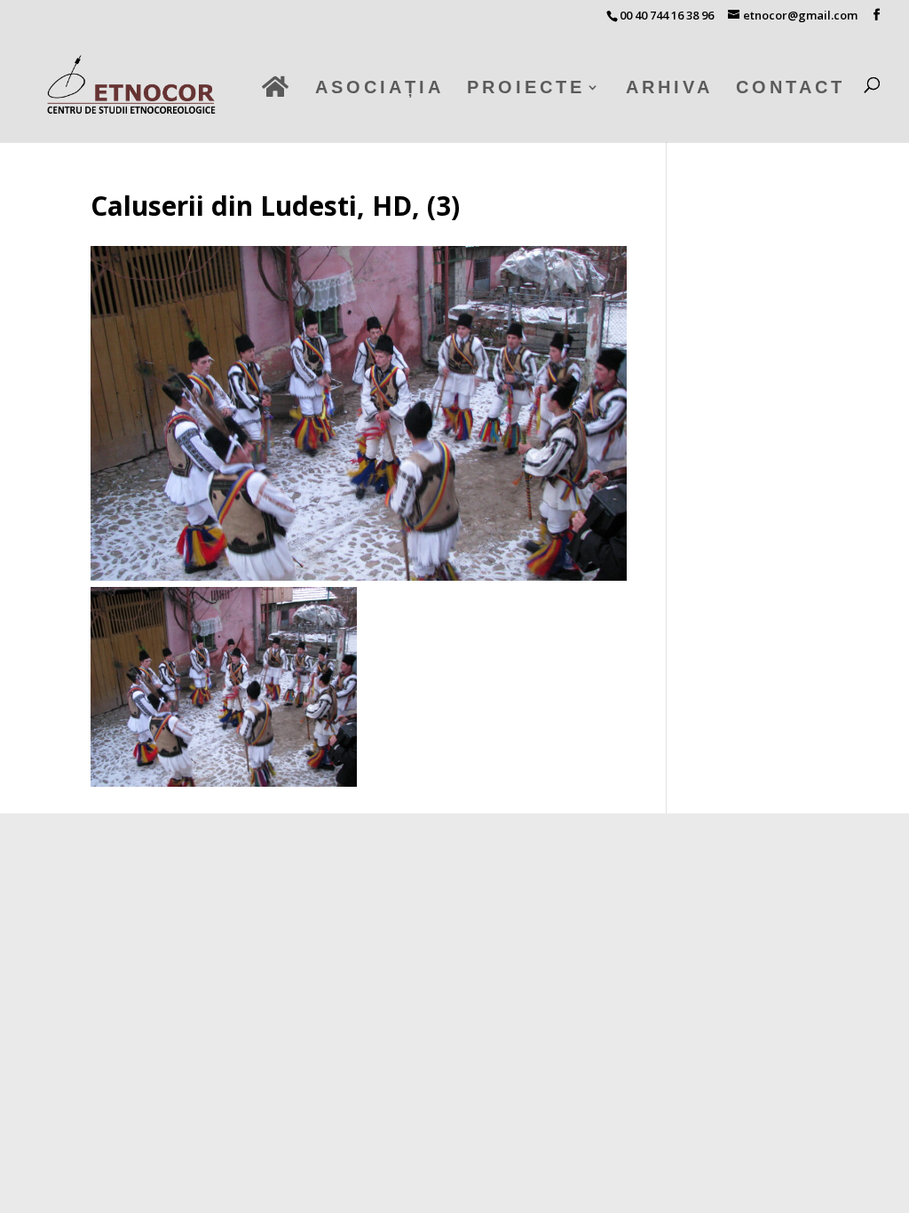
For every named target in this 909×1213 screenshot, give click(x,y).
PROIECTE (526, 89)
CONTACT (790, 89)
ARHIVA (669, 89)
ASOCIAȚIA (379, 89)
